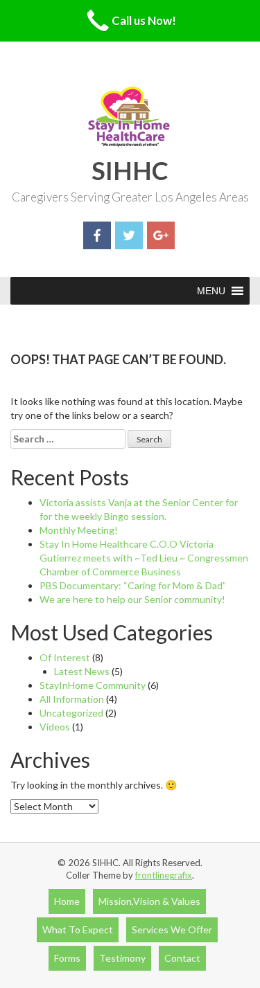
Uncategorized (71, 713)
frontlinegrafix (163, 875)
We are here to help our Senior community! (132, 599)
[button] (211, 291)
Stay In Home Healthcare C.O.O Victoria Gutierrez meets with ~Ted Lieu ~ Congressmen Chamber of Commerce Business (144, 557)
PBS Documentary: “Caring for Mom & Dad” (133, 585)
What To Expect (77, 929)
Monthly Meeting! (79, 530)
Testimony (122, 958)
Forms (67, 958)
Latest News (82, 671)
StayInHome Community (93, 685)
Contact (182, 958)
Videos (55, 727)
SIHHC (130, 170)
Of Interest (65, 657)
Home (67, 901)
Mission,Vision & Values (149, 901)
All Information (72, 699)
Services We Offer (172, 929)
